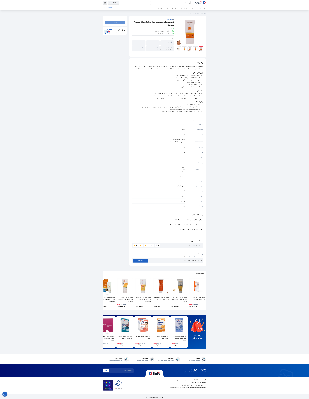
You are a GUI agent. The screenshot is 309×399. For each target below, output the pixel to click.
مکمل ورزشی (161, 8)
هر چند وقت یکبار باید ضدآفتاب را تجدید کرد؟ (190, 230)
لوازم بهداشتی (184, 8)
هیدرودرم (169, 19)
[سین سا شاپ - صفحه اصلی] (200, 3)
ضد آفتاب (189, 13)
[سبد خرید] (105, 3)
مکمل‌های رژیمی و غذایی (172, 8)
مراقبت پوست (193, 8)
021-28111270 (195, 380)
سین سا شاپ (203, 8)
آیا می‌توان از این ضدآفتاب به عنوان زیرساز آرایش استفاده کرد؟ (186, 225)
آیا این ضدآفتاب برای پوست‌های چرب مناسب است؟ (189, 220)
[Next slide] (178, 48)
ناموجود (115, 22)
